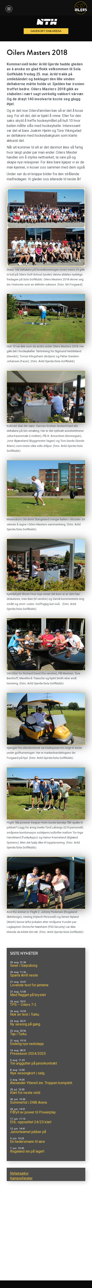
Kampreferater (21, 1178)
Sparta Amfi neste (24, 975)
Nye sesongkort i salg (27, 1073)
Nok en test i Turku (24, 1014)
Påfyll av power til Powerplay (33, 1112)
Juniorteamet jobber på (28, 1132)
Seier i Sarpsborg (23, 965)
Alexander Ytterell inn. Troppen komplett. (41, 1083)
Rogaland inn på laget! (27, 1151)
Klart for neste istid (25, 1093)
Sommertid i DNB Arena (28, 1102)
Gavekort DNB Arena (46, 31)
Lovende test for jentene (29, 985)
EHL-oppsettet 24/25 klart (30, 1122)
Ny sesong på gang (25, 1024)
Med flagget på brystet (28, 995)
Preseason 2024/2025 (28, 1053)
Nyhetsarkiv (19, 1173)
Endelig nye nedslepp (27, 1044)
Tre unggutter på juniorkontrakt (33, 1063)
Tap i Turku (18, 1034)
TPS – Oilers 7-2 (23, 1005)
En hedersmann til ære (27, 1141)
